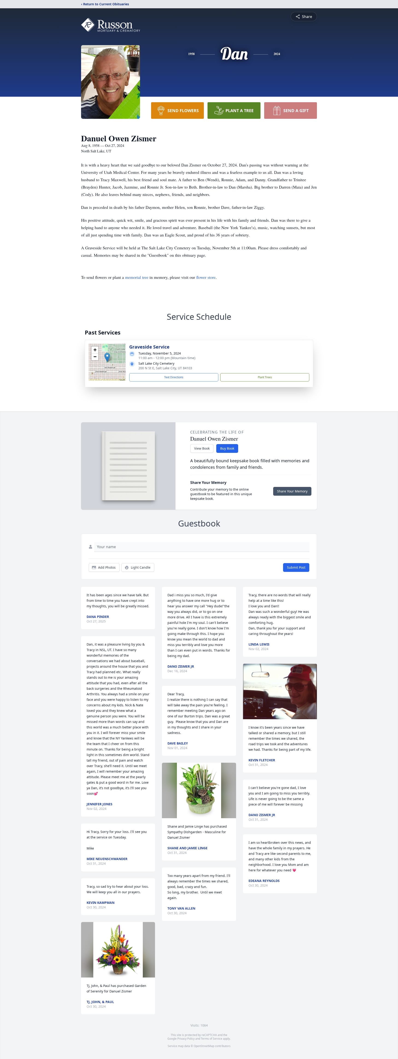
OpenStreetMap (204, 1046)
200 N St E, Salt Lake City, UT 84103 (165, 368)
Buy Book (227, 448)
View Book (202, 448)
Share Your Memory (292, 491)
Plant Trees (265, 377)
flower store (206, 277)
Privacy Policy (186, 1039)
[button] (107, 357)
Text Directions (173, 377)
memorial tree (136, 277)
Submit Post (296, 567)
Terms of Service (211, 1039)
